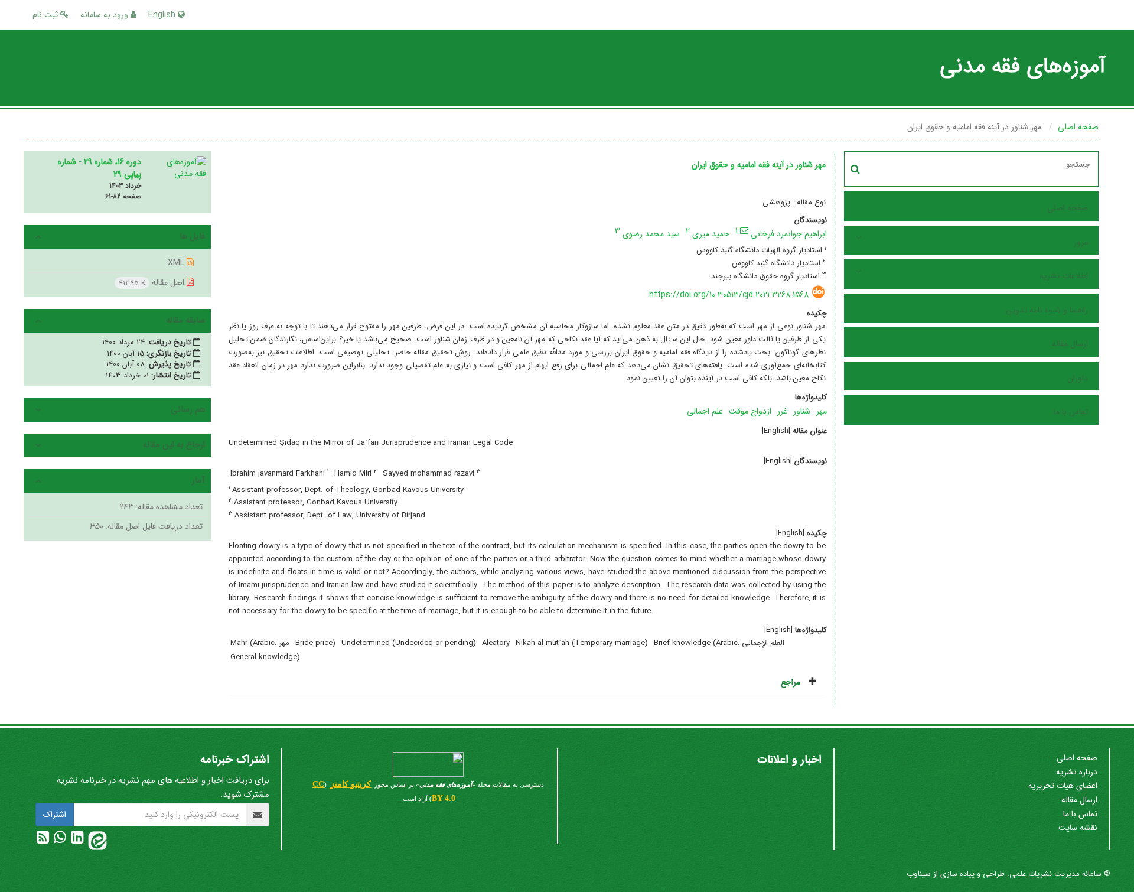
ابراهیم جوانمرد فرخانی (789, 233)
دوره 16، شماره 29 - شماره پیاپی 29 (99, 168)
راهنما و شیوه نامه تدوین (1047, 310)
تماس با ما (1071, 411)
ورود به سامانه (105, 14)
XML (177, 262)
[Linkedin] (75, 840)
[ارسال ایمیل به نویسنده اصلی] (744, 230)
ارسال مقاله (1070, 343)
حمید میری (710, 233)
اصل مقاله (153, 282)
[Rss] (42, 840)
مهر (821, 411)
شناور (801, 411)
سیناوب (919, 873)
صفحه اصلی (1078, 127)
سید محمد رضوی (651, 233)
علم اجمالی (705, 411)
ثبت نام (46, 14)
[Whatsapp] (58, 840)
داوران (1077, 378)
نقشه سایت (1077, 827)
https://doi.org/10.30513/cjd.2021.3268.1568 (729, 294)
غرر (782, 411)
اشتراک (54, 814)
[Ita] (96, 840)
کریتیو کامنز (350, 784)
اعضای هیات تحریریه (1062, 785)
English (163, 14)
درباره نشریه (1076, 772)
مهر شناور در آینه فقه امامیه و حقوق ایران (759, 164)
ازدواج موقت (750, 411)
